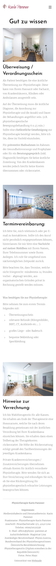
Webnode (37, 560)
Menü (50, 7)
